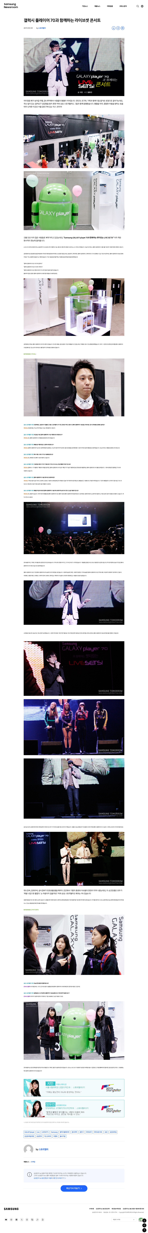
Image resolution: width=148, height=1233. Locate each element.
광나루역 (74, 1132)
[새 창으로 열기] (141, 1219)
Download (113, 28)
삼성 (106, 1132)
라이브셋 (89, 1132)
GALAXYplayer (29, 1132)
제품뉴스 (97, 6)
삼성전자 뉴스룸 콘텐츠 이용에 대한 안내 (133, 1209)
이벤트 (55, 1136)
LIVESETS (45, 1132)
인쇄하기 (122, 28)
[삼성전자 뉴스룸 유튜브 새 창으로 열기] (6, 1220)
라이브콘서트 (98, 1132)
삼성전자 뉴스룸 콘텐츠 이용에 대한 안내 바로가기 (49, 1178)
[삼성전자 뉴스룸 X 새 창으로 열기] (22, 1220)
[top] (144, 1230)
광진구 (82, 1132)
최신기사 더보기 (73, 1188)
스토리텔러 (42, 28)
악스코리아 (47, 1136)
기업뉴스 (85, 6)
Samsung (54, 1132)
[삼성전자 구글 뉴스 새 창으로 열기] (43, 1220)
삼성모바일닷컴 (29, 1136)
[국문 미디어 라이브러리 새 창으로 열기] (32, 1220)
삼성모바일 (113, 1132)
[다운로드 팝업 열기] (144, 1221)
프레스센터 (123, 6)
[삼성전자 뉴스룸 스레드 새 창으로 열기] (27, 1220)
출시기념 (62, 1136)
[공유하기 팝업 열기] (144, 1225)
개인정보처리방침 (116, 1209)
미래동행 (110, 6)
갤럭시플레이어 (64, 1132)
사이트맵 (91, 1209)
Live (38, 1132)
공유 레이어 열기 (118, 28)
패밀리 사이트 (116, 1219)
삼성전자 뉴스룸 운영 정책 (102, 1209)
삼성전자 (39, 1136)
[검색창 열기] (138, 6)
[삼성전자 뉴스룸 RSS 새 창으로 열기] (37, 1220)
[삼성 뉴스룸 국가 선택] (142, 6)
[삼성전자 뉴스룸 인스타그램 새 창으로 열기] (11, 1220)
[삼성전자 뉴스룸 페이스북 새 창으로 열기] (16, 1220)
